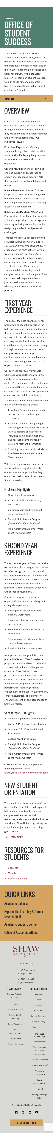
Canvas (39, 999)
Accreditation (39, 1041)
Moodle (12, 873)
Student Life (9, 18)
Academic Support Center (20, 924)
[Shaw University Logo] (26, 952)
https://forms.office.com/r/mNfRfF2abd (26, 772)
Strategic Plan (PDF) (39, 1065)
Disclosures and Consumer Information (39, 1050)
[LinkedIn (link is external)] (30, 1112)
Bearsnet (13, 867)
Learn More (16, 837)
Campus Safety (14, 989)
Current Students (38, 989)
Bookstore (38, 1010)
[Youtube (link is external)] (36, 1112)
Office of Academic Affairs (21, 932)
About (15, 1004)
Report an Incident (18, 878)
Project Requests (15, 1044)
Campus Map (38, 1027)
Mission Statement (40, 1060)
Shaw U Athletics (27, 1123)
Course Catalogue (38, 1016)
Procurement (15, 1038)
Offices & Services (15, 1009)
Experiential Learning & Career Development (23, 914)
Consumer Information (40, 1035)
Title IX (39, 1089)
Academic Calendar (16, 903)
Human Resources (15, 1024)
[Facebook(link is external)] (16, 1112)
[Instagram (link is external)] (23, 1112)
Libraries (38, 1005)
